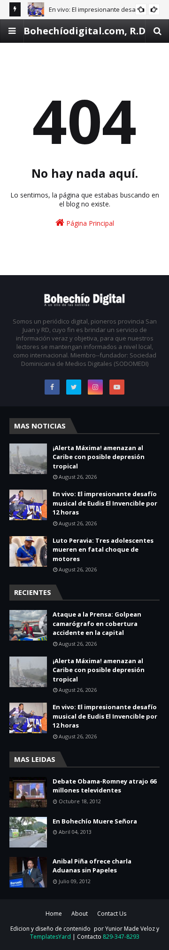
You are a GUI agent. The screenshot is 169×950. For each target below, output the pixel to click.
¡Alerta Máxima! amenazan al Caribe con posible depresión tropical (99, 456)
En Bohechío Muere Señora (95, 821)
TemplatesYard (50, 937)
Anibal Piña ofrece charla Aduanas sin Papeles (92, 866)
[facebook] (52, 387)
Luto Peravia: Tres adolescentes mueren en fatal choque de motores (103, 549)
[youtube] (116, 387)
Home (54, 914)
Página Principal (89, 223)
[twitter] (73, 387)
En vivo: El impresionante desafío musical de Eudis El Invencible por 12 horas (105, 503)
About (79, 914)
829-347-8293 (121, 937)
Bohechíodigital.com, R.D (84, 30)
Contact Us (111, 914)
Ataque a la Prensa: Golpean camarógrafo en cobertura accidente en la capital (97, 623)
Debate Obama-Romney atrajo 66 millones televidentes (104, 786)
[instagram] (95, 387)
